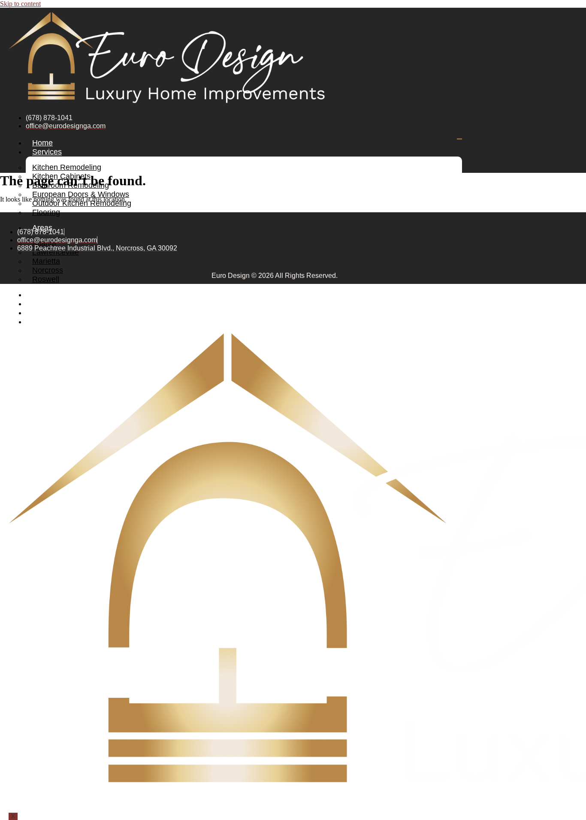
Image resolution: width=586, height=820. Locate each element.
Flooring (46, 212)
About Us (48, 312)
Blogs (41, 303)
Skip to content (20, 3)
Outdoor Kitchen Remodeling (81, 203)
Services (47, 152)
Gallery (44, 294)
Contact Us (51, 321)
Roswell (45, 279)
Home (42, 143)
